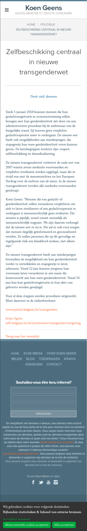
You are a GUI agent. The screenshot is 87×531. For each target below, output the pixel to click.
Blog (30, 359)
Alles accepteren (64, 525)
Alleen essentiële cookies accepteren (27, 525)
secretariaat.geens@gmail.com (21, 453)
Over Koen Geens (61, 353)
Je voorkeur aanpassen (16, 519)
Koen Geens (43, 9)
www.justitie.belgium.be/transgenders (31, 310)
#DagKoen (33, 364)
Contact (54, 364)
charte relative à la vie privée (56, 442)
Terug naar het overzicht (22, 336)
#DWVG (70, 359)
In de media (33, 353)
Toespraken (49, 359)
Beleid (16, 359)
